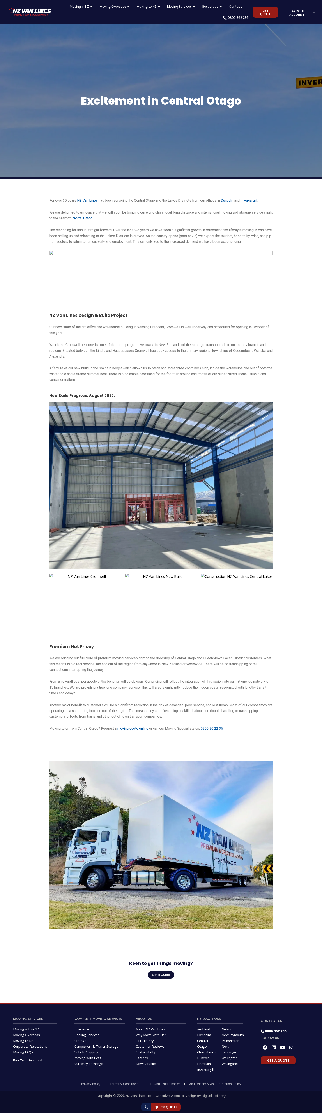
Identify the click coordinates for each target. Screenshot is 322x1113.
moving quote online (133, 728)
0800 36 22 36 (212, 728)
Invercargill (249, 200)
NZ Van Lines (87, 200)
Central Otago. (83, 218)
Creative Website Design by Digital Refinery (191, 1095)
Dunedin (227, 200)
